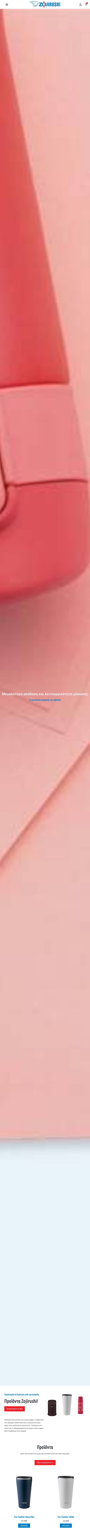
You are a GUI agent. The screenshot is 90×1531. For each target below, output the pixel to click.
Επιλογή (24, 1525)
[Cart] (86, 4)
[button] (7, 4)
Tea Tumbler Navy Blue (24, 1517)
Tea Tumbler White (66, 1517)
